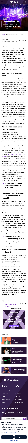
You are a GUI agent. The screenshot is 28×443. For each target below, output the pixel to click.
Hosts (3, 396)
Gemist (3, 402)
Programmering (5, 390)
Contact (17, 390)
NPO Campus (18, 399)
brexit (14, 304)
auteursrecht (8, 304)
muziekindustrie (9, 302)
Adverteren (18, 393)
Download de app (19, 402)
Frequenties (4, 393)
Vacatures (17, 396)
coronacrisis (8, 306)
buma (6, 300)
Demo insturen (5, 399)
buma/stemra (12, 300)
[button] (2, 2)
